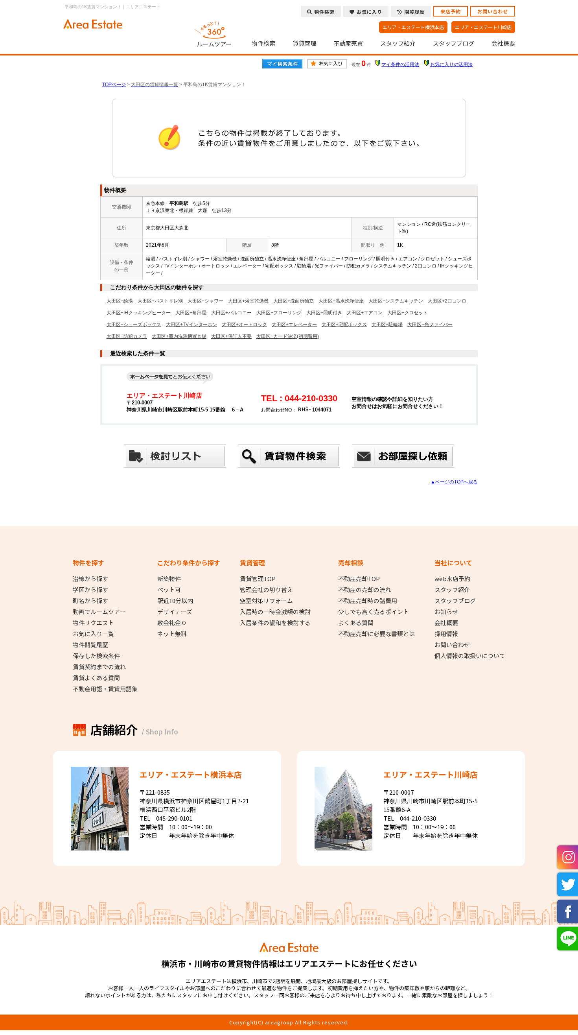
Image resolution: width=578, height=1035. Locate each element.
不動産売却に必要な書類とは (376, 633)
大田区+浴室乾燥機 (248, 301)
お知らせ (446, 611)
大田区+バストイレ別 (160, 301)
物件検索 (263, 43)
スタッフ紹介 (398, 43)
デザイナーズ (174, 611)
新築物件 (169, 578)
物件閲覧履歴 (90, 644)
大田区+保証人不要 (231, 336)
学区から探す (90, 589)
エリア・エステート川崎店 (483, 27)
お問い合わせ (492, 11)
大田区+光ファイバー (430, 324)
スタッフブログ (453, 43)
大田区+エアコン (365, 312)
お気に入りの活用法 (451, 64)
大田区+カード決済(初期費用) (287, 336)
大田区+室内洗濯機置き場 (179, 336)
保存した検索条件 (96, 655)
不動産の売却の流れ (364, 589)
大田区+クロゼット (407, 312)
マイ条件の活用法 (400, 64)
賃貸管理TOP (258, 578)
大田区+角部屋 (190, 312)
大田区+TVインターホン (191, 324)
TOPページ (114, 84)
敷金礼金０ (172, 622)
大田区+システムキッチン (395, 301)
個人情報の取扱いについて (469, 655)
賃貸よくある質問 (96, 677)
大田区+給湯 (120, 301)
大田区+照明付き (324, 312)
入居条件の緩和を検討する (275, 622)
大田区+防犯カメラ (127, 336)
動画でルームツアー (99, 611)
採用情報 (446, 633)
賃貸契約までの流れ (99, 666)
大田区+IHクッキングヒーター (139, 312)
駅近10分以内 (175, 600)
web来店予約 (452, 578)
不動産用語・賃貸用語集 (105, 688)
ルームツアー (214, 44)
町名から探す (90, 600)
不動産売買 (348, 43)
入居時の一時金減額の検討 (275, 611)
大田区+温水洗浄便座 (341, 301)
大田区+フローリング (279, 312)
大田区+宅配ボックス (344, 324)
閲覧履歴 (414, 11)
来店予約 (450, 11)
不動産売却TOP (359, 578)
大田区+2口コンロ (447, 301)
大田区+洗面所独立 (293, 301)
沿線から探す (90, 578)
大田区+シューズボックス (134, 324)
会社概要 (503, 43)
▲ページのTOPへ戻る (454, 482)
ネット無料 (172, 633)
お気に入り (369, 11)
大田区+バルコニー (231, 312)
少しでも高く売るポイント (373, 611)
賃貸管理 (304, 43)
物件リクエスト (93, 622)
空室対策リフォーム (266, 600)
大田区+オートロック (244, 324)
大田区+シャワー (205, 301)
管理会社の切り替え (266, 589)
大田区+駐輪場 (387, 324)
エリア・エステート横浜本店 (413, 27)
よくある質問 (356, 622)
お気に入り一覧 (93, 633)
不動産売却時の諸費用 (367, 600)
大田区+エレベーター (294, 324)
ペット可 (169, 589)
